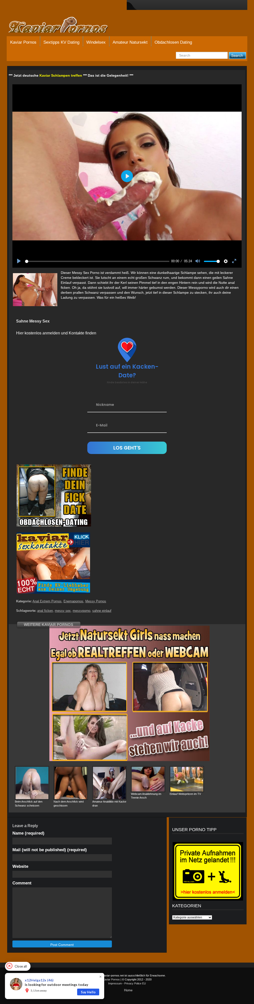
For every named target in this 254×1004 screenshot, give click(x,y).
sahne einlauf (101, 611)
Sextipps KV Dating (61, 42)
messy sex (63, 611)
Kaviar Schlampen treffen (60, 75)
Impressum (115, 983)
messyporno (81, 611)
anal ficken (45, 611)
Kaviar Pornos (23, 42)
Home (128, 990)
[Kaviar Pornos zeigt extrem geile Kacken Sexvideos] (64, 25)
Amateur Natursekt (130, 42)
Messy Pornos (95, 601)
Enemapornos (73, 601)
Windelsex (96, 42)
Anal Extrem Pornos (47, 601)
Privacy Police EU (135, 983)
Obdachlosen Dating (173, 42)
